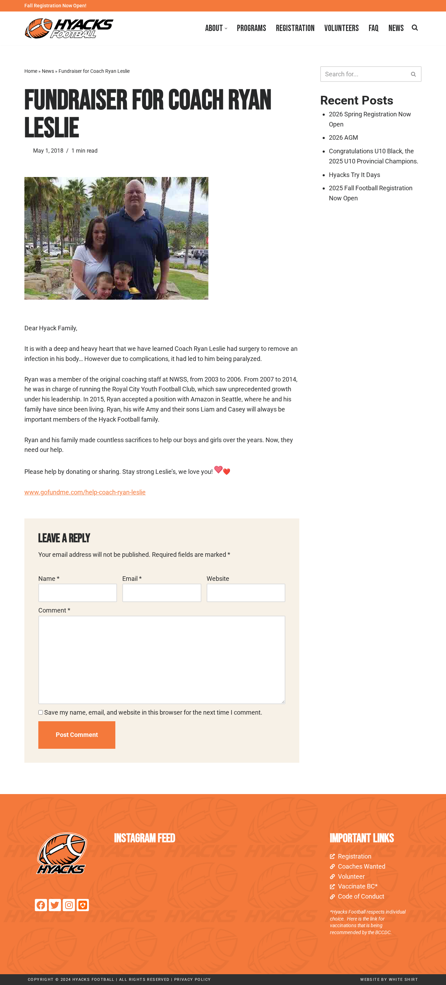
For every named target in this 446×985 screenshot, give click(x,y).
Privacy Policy (192, 979)
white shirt (403, 979)
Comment (54, 610)
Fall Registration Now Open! (55, 6)
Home (30, 71)
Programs (251, 28)
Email (132, 578)
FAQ (374, 28)
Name (49, 578)
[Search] (415, 27)
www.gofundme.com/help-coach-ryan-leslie (85, 492)
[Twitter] (55, 905)
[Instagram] (69, 905)
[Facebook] (41, 905)
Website (218, 578)
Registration (295, 28)
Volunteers (341, 28)
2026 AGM (343, 137)
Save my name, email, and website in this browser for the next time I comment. (153, 712)
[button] (226, 28)
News (396, 28)
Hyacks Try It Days (354, 174)
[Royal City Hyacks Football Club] (71, 28)
